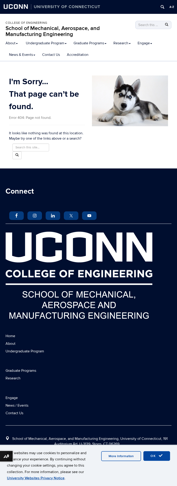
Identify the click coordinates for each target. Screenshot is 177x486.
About (10, 43)
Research (120, 43)
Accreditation (77, 54)
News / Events (17, 405)
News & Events (21, 54)
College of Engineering (26, 23)
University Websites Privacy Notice (36, 478)
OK (153, 456)
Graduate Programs (89, 43)
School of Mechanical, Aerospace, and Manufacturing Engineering (53, 31)
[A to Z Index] (171, 7)
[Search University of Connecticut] (162, 7)
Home (10, 336)
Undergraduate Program (45, 43)
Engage (144, 43)
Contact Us (51, 54)
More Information (121, 456)
